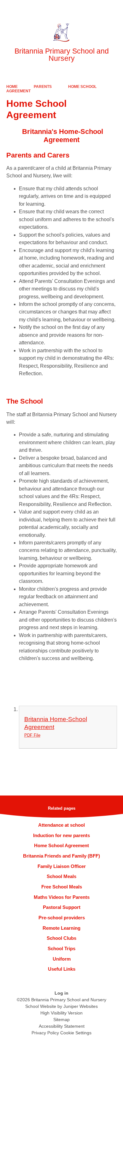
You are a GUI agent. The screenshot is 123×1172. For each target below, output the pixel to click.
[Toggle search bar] (99, 8)
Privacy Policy (45, 1032)
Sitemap (61, 1019)
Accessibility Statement (62, 1026)
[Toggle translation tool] (83, 8)
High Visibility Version (61, 1012)
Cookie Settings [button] (75, 1032)
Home (12, 87)
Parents (43, 87)
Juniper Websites (80, 1006)
